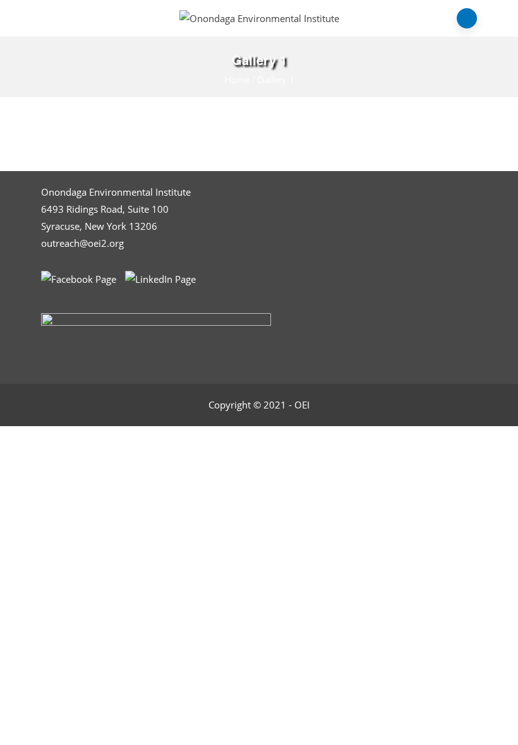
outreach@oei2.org (82, 243)
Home (237, 79)
